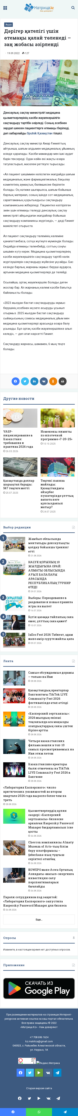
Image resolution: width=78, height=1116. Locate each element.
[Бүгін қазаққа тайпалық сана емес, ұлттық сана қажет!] (14, 622)
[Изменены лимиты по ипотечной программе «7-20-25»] (58, 418)
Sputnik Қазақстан (39, 133)
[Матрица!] (39, 8)
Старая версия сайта (39, 1088)
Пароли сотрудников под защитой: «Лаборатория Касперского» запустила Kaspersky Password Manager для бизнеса (35, 901)
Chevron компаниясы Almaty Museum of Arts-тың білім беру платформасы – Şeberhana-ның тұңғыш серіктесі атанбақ (51, 850)
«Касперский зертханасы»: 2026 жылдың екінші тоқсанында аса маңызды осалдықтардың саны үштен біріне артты (50, 722)
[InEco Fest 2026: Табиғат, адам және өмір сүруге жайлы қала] (14, 640)
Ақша (8, 24)
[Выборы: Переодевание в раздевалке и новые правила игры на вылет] (14, 603)
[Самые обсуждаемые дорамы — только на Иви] (14, 678)
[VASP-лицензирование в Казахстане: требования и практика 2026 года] (20, 418)
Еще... (39, 919)
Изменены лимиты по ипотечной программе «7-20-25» (56, 435)
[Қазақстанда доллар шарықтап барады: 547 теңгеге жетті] (20, 467)
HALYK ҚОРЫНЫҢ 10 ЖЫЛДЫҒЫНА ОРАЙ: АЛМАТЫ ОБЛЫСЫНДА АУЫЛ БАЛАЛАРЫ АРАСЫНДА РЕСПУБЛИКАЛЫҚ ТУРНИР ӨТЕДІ (49, 574)
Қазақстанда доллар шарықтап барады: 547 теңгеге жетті (18, 484)
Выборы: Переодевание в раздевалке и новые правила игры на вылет (50, 602)
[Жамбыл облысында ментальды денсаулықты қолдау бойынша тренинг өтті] (14, 544)
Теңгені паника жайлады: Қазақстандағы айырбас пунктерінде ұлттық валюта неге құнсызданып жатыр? (57, 494)
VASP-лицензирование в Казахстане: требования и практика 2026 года (18, 439)
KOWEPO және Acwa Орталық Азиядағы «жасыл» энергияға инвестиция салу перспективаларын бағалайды (51, 878)
